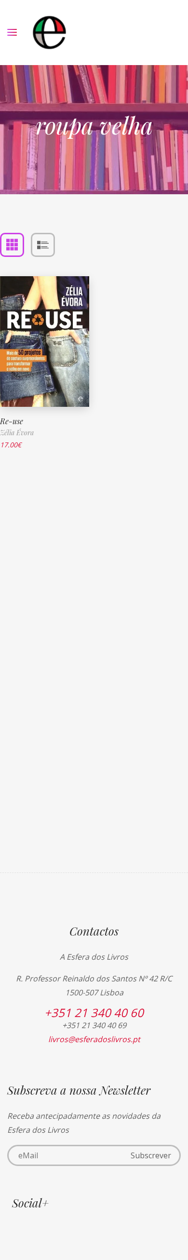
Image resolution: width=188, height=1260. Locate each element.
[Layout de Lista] (43, 245)
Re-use (11, 421)
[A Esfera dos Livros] (49, 32)
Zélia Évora (17, 432)
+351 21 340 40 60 (94, 1012)
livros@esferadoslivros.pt (94, 1039)
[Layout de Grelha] (12, 245)
